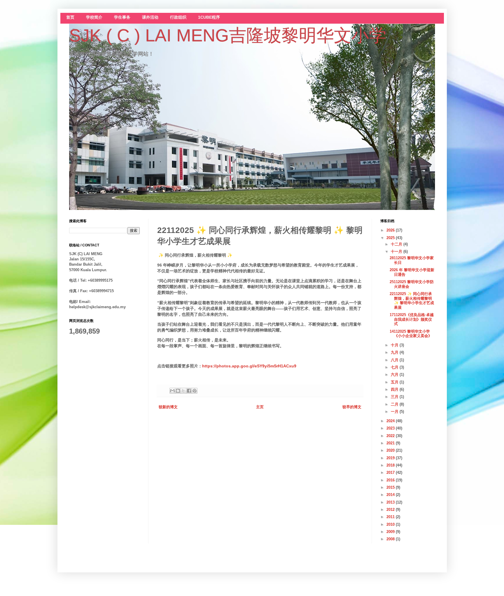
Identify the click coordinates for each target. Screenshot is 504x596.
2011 (391, 517)
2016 (391, 480)
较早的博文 (351, 407)
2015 (391, 487)
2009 (391, 532)
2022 (391, 436)
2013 (391, 502)
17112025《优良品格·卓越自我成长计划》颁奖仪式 (412, 319)
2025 (391, 238)
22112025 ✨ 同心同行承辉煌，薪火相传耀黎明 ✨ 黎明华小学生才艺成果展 (412, 301)
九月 (395, 352)
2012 (391, 509)
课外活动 (150, 17)
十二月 (397, 244)
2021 (391, 443)
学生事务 (122, 17)
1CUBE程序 (209, 17)
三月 (395, 397)
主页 (260, 407)
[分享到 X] (183, 391)
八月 (395, 360)
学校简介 (94, 17)
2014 (391, 494)
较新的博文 (168, 407)
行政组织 (178, 17)
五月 (395, 382)
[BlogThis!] (178, 391)
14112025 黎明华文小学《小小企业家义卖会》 (411, 333)
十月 (395, 345)
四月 (395, 389)
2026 (391, 230)
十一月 (397, 251)
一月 (395, 411)
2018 (391, 465)
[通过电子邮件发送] (172, 391)
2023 (391, 428)
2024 (391, 421)
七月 (395, 367)
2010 (391, 524)
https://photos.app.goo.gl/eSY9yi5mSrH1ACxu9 (249, 366)
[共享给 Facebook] (189, 391)
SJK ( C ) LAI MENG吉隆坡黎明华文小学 (227, 35)
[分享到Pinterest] (194, 391)
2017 (391, 472)
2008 (391, 539)
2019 (391, 458)
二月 (395, 404)
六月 (395, 374)
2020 (391, 450)
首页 (70, 17)
